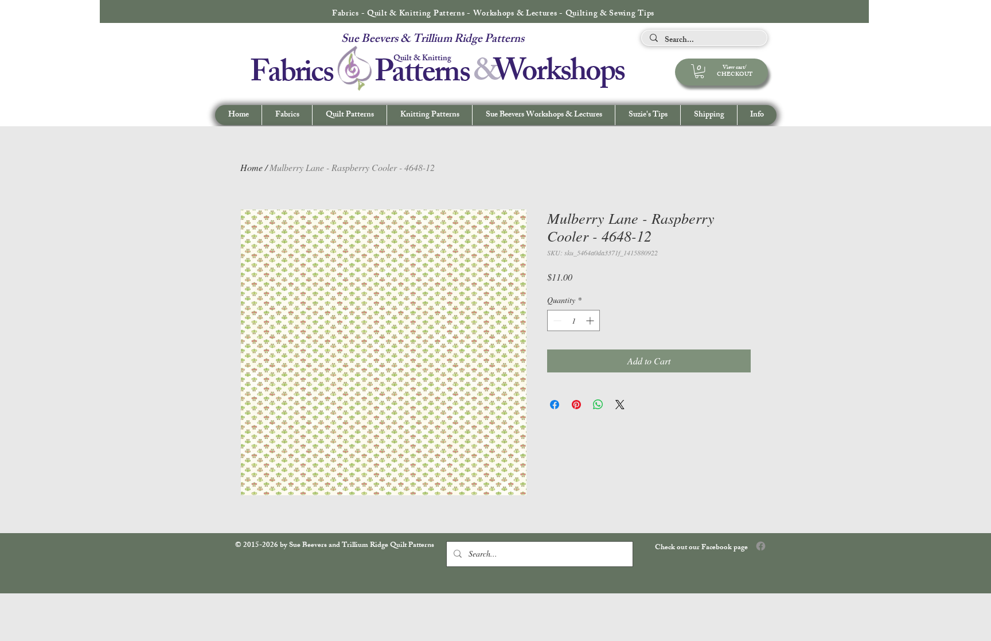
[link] (699, 71)
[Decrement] (556, 320)
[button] (757, 115)
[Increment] (591, 320)
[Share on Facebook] (554, 404)
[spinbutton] (573, 320)
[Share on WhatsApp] (598, 404)
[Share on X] (620, 404)
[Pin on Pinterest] (576, 404)
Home (251, 167)
